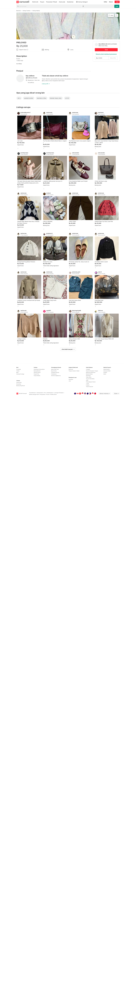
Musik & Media (89, 374)
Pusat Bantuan (32, 392)
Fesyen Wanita (37, 375)
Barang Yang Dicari (20, 385)
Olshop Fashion (37, 372)
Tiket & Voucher (89, 386)
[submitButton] (116, 6)
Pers (45, 392)
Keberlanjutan (50, 392)
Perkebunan (54, 374)
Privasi (47, 394)
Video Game (88, 377)
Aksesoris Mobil (106, 370)
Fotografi (88, 369)
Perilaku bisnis (53, 394)
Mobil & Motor (106, 369)
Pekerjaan (71, 379)
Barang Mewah (37, 370)
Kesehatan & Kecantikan (39, 369)
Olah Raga (88, 375)
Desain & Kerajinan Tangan (92, 370)
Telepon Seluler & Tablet (74, 370)
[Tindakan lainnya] (116, 15)
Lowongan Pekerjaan (58, 392)
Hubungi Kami (40, 392)
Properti (105, 372)
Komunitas (18, 384)
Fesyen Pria (36, 374)
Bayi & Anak (54, 370)
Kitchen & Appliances (56, 375)
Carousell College (20, 374)
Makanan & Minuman (90, 372)
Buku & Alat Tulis (55, 369)
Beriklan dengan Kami (34, 394)
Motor (104, 374)
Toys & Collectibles (90, 378)
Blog (17, 372)
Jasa (70, 381)
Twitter (17, 370)
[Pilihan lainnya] (18, 148)
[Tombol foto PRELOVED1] (68, 26)
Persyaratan (42, 394)
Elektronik (71, 369)
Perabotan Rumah (55, 372)
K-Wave (87, 385)
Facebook (18, 369)
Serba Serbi (18, 382)
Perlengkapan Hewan (91, 381)
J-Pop (87, 383)
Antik (87, 380)
